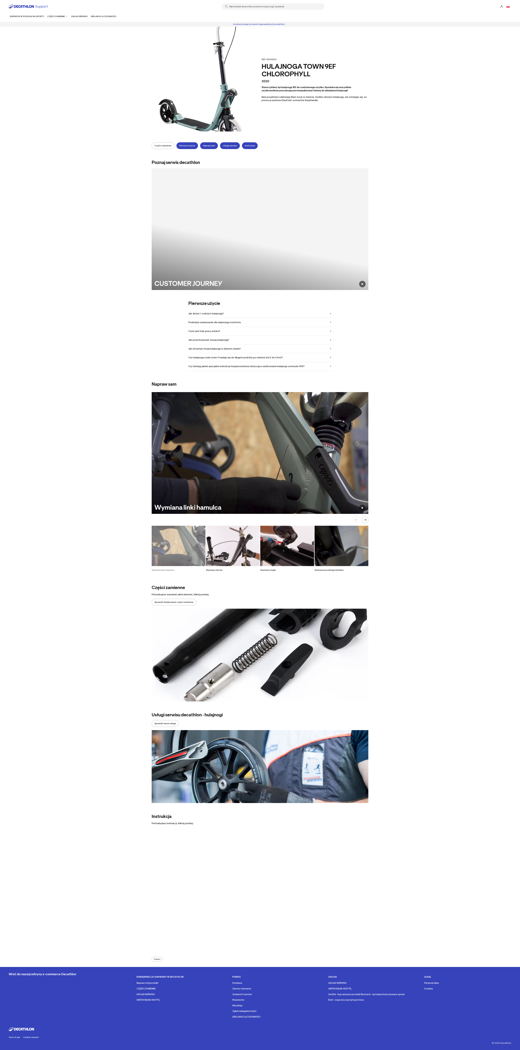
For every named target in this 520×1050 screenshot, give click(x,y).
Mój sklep (237, 1005)
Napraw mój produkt (147, 983)
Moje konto (238, 999)
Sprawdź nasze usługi (165, 723)
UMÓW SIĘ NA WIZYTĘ (148, 999)
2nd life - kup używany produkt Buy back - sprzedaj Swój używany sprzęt (366, 994)
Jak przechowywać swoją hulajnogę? (208, 340)
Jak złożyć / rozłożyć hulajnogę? (206, 313)
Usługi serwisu (230, 145)
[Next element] (365, 520)
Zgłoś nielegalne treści (244, 1011)
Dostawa (237, 983)
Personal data (431, 983)
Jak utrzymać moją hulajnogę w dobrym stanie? (214, 348)
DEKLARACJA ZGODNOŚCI (246, 1016)
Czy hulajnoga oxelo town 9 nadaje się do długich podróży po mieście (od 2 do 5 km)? (235, 357)
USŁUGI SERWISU (145, 994)
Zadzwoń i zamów (242, 994)
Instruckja (250, 145)
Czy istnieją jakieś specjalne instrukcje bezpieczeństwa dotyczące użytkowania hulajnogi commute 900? (246, 366)
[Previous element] (356, 520)
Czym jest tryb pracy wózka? (204, 331)
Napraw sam (209, 145)
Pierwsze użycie (187, 145)
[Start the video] (362, 284)
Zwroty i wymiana (241, 988)
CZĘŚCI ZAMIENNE (146, 988)
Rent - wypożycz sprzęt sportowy (346, 999)
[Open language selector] (508, 6)
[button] (178, 548)
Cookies (428, 988)
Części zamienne (163, 145)
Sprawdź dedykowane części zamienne (174, 602)
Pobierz (157, 959)
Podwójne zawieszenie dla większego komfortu (214, 322)
